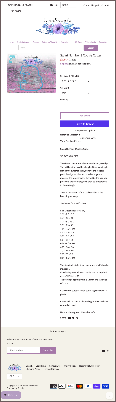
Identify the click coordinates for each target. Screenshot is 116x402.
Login (10, 5)
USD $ (65, 5)
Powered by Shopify (15, 388)
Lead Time (41, 365)
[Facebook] (103, 350)
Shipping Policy (33, 369)
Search (29, 365)
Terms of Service (52, 369)
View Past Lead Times (70, 141)
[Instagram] (56, 5)
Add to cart (85, 115)
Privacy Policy (69, 365)
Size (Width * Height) (69, 76)
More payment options (84, 130)
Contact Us (54, 365)
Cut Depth (64, 88)
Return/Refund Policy (89, 365)
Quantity (64, 99)
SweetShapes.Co (30, 385)
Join (17, 5)
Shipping (64, 63)
